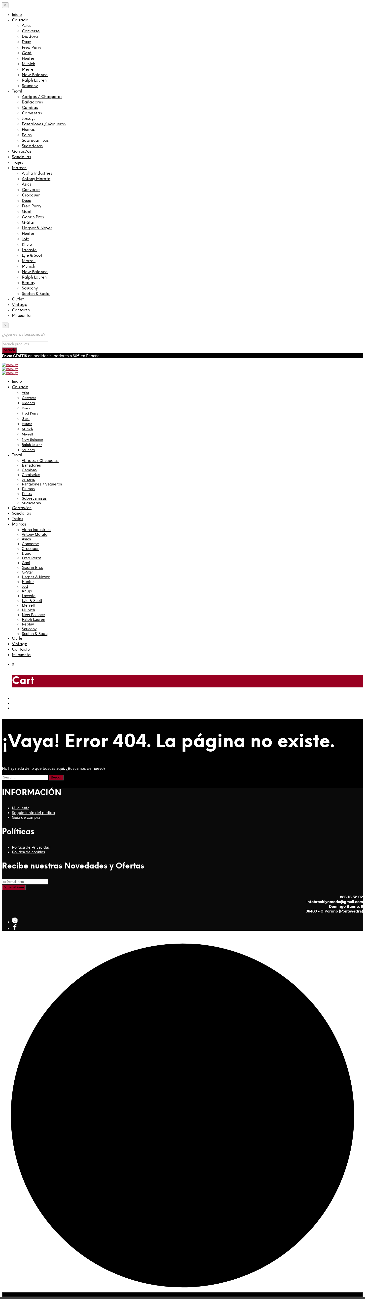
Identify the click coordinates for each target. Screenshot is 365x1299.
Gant (27, 53)
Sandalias (21, 157)
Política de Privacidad (31, 847)
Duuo (26, 42)
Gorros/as (22, 151)
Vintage (19, 305)
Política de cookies (28, 851)
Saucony (30, 86)
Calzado (20, 20)
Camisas (30, 108)
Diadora (30, 37)
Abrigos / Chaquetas (42, 97)
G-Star (28, 223)
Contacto (21, 310)
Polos (27, 135)
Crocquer (31, 195)
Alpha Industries (37, 173)
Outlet (18, 299)
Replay (28, 283)
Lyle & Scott (33, 255)
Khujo (27, 244)
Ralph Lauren (34, 80)
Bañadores (32, 102)
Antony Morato (36, 179)
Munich (28, 64)
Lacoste (29, 250)
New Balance (35, 75)
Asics (26, 26)
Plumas (28, 130)
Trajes (17, 162)
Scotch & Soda (36, 294)
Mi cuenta (21, 316)
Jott (25, 239)
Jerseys (28, 119)
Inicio (17, 15)
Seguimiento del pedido (33, 812)
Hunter (28, 58)
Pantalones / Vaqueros (44, 124)
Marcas (19, 168)
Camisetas (32, 113)
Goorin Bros (33, 217)
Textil (17, 91)
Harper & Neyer (37, 228)
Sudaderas (32, 146)
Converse (31, 31)
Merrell (29, 69)
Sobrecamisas (35, 141)
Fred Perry (31, 48)
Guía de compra (26, 817)
